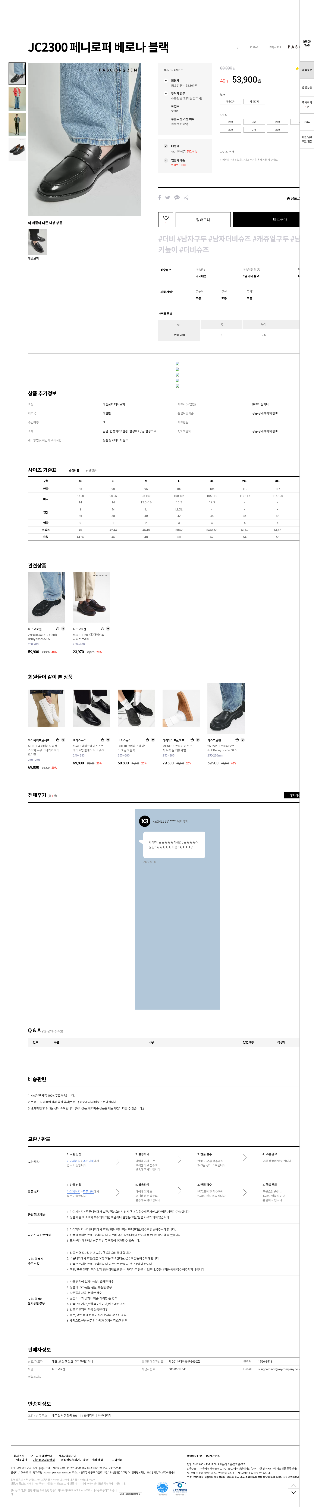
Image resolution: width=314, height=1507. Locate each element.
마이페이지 (73, 1161)
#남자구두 (192, 239)
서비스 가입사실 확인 (129, 1494)
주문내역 (88, 1161)
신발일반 (91, 470)
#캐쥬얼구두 (270, 239)
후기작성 (295, 795)
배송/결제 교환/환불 (307, 139)
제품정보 (307, 70)
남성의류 (74, 470)
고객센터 (117, 1460)
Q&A (307, 122)
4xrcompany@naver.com (58, 1472)
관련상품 (307, 87)
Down (293, 1492)
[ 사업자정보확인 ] (137, 1472)
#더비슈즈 (194, 250)
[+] (58, 628)
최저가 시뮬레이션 (173, 69)
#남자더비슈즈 (229, 239)
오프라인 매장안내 (41, 1456)
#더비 (166, 239)
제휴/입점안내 (67, 1456)
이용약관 (21, 1460)
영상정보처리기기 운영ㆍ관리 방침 (82, 1460)
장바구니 (203, 220)
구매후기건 (307, 104)
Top (293, 1484)
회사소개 (18, 1456)
